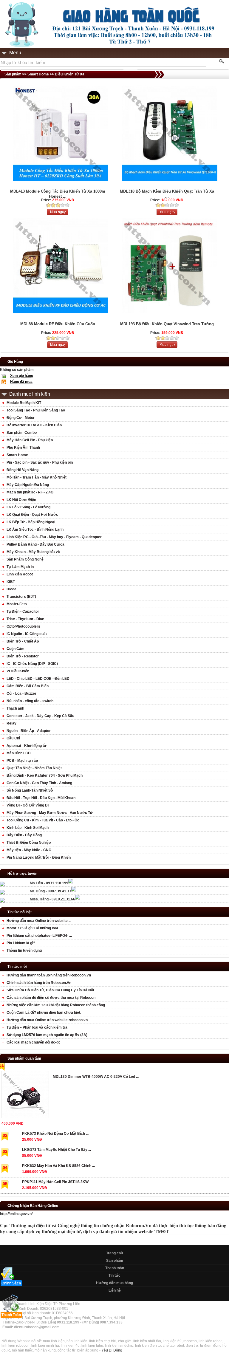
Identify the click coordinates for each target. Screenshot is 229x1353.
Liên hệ (115, 1290)
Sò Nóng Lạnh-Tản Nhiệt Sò (30, 790)
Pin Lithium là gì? (21, 943)
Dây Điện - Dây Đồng (24, 835)
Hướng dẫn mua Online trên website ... (39, 921)
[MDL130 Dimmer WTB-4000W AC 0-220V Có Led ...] (24, 1095)
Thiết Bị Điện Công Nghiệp (29, 842)
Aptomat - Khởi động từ (27, 746)
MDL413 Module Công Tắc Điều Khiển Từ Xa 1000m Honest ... (57, 194)
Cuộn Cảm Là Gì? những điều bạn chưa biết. (44, 1012)
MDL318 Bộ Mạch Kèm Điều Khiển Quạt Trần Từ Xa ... (167, 194)
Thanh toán (114, 1268)
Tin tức (114, 1275)
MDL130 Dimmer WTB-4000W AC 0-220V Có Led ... (96, 1077)
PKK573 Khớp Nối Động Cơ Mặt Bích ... (55, 1133)
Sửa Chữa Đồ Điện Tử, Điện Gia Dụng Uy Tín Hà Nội (50, 990)
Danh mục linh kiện (29, 394)
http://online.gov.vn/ (16, 1214)
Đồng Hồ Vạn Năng (22, 470)
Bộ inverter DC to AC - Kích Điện (34, 425)
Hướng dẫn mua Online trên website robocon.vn (47, 1020)
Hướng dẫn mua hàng (114, 1283)
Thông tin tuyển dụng (24, 950)
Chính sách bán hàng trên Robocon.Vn (39, 983)
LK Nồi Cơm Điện (21, 500)
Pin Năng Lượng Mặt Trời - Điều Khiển (39, 857)
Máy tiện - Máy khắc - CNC (29, 850)
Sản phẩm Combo (22, 433)
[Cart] (57, 347)
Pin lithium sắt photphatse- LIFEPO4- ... (39, 936)
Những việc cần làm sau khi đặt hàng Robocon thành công (56, 1005)
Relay (11, 723)
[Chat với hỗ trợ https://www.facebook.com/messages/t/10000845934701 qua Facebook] (70, 882)
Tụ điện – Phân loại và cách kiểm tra (37, 1027)
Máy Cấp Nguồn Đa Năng (28, 485)
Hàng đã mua (21, 382)
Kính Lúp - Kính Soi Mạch (28, 828)
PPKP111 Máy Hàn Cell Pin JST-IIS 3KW (55, 1182)
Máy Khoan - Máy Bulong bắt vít (33, 552)
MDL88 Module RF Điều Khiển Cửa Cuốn (57, 324)
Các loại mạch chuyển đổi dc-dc (34, 1042)
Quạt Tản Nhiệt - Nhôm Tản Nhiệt (34, 768)
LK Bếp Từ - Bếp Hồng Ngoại (31, 522)
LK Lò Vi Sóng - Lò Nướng (28, 507)
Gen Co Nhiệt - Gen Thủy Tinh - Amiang (39, 783)
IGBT (11, 582)
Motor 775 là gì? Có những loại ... (34, 928)
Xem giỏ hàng (21, 376)
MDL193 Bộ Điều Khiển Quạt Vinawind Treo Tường (167, 324)
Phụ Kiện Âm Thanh (23, 447)
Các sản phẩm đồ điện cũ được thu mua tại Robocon (51, 998)
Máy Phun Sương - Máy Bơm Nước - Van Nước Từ (50, 813)
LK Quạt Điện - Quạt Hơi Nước (32, 515)
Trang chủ (114, 1253)
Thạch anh (15, 708)
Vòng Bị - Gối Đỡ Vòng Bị (28, 805)
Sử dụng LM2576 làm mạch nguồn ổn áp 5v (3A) (47, 1035)
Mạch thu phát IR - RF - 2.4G (30, 492)
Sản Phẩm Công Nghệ (25, 559)
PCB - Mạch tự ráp (22, 760)
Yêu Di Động (111, 1350)
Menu (15, 52)
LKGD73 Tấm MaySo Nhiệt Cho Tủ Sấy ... (56, 1150)
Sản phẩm (114, 1260)
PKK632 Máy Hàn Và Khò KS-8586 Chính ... (58, 1166)
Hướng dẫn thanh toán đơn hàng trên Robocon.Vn (49, 975)
